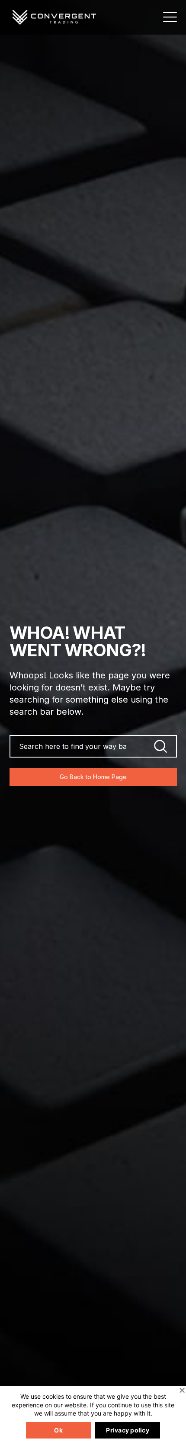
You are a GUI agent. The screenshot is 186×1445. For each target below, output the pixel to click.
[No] (181, 1390)
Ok (58, 1430)
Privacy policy (127, 1430)
